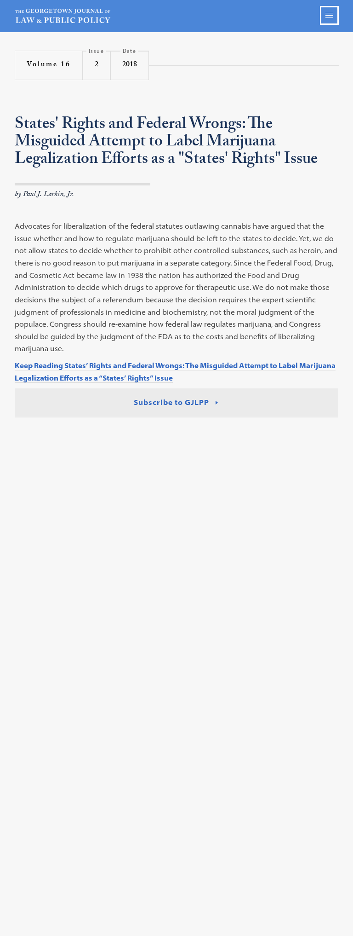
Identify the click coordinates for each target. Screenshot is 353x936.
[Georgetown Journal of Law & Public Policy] (177, 16)
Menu (329, 15)
